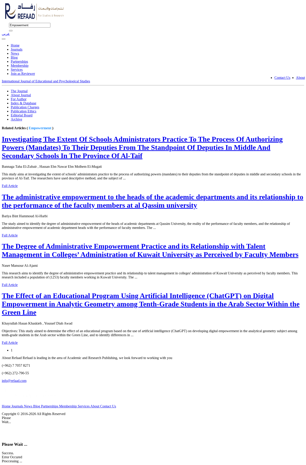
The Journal (19, 91)
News (15, 53)
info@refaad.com (14, 381)
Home (15, 45)
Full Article (10, 186)
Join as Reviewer (23, 73)
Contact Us (282, 78)
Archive (16, 119)
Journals (16, 49)
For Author (18, 99)
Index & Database (23, 103)
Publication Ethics (23, 111)
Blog (14, 57)
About (300, 78)
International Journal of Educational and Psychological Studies (46, 81)
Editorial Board (21, 115)
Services (17, 69)
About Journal (21, 95)
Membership (19, 65)
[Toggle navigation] (3, 39)
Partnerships (19, 61)
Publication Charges (25, 107)
